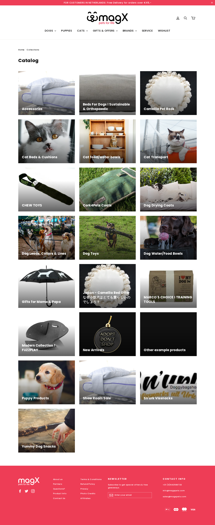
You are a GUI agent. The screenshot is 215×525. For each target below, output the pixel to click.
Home (21, 49)
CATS (81, 30)
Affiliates (85, 498)
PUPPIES (66, 30)
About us (58, 479)
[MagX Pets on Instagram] (33, 491)
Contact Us (59, 498)
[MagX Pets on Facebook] (20, 491)
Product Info (60, 493)
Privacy (84, 488)
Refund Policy (87, 484)
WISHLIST (164, 30)
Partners (57, 484)
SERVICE (147, 30)
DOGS (49, 30)
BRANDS (129, 30)
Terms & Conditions (91, 479)
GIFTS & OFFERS (104, 30)
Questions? (59, 488)
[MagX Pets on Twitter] (26, 491)
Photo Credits (87, 493)
